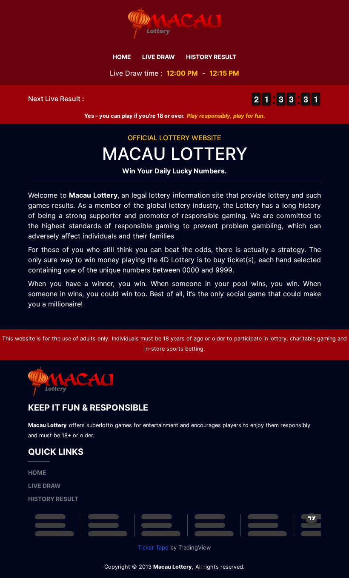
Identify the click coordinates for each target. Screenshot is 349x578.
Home (122, 56)
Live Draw (158, 56)
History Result (211, 56)
